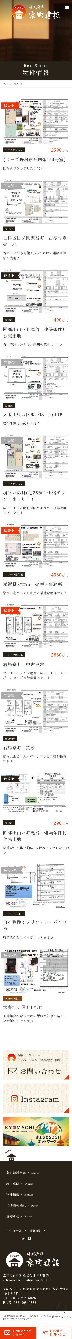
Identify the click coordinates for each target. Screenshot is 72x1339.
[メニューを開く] (67, 7)
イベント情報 (13, 1230)
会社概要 (35, 1230)
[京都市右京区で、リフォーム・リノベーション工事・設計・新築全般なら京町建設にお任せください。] (36, 12)
